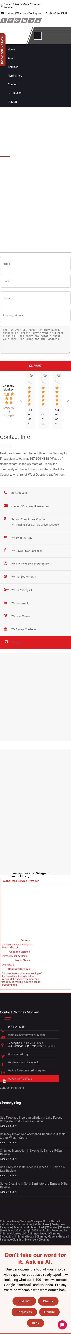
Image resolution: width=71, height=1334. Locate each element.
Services (13, 66)
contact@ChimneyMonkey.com (30, 506)
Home (11, 49)
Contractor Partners (12, 1087)
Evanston (19, 1227)
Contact (12, 84)
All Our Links (42, 1224)
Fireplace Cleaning (11, 1239)
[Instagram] (38, 20)
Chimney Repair (24, 1236)
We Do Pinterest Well (24, 577)
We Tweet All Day (22, 537)
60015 (11, 169)
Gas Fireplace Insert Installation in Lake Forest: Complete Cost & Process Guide (31, 1119)
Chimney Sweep (37, 1233)
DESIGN (12, 101)
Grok (35, 1323)
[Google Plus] (17, 20)
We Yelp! (16, 642)
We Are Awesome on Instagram (30, 563)
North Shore (15, 75)
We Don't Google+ (22, 590)
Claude (48, 1301)
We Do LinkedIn (20, 603)
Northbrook (8, 1230)
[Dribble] (31, 20)
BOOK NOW (14, 93)
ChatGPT (24, 1301)
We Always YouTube (23, 629)
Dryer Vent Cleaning (37, 1239)
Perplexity (24, 1312)
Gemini (49, 1312)
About (11, 58)
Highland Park (35, 1227)
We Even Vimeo (20, 616)
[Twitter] (11, 20)
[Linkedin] (24, 20)
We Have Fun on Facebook (27, 550)
